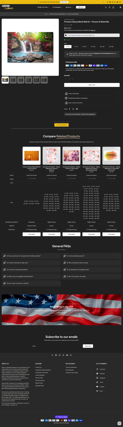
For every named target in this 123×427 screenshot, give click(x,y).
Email (101, 391)
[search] (106, 7)
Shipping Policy (39, 385)
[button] (92, 85)
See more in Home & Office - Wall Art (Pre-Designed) (80, 114)
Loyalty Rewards (40, 375)
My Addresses (70, 370)
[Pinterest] (110, 2)
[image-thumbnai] (5, 80)
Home (46, 14)
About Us (68, 7)
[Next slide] (103, 2)
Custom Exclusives (69, 19)
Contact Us (38, 367)
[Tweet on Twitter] (73, 109)
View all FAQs (61, 249)
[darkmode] (119, 7)
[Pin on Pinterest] (77, 109)
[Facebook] (107, 2)
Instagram (102, 378)
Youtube (102, 386)
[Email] (120, 2)
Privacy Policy (39, 377)
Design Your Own (43, 7)
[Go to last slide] (2, 2)
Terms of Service (40, 380)
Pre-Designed (57, 7)
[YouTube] (117, 2)
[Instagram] (112, 2)
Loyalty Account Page (72, 372)
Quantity (67, 75)
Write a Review (63, 125)
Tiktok (101, 382)
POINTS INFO (64, 2)
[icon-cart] (113, 7)
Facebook (102, 369)
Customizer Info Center (41, 372)
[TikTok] (115, 2)
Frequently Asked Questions (43, 370)
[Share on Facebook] (69, 109)
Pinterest (102, 373)
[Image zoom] (30, 47)
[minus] (66, 79)
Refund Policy (39, 383)
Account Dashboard (71, 367)
